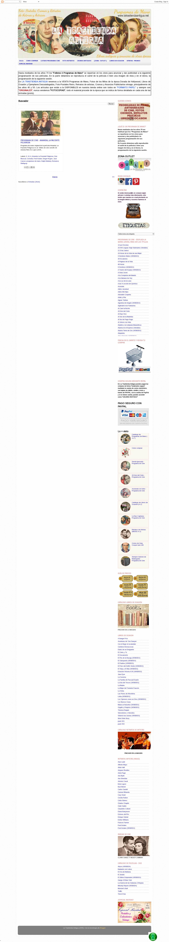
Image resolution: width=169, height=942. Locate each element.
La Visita (121, 691)
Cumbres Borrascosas (125, 647)
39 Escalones (122, 259)
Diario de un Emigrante (126, 649)
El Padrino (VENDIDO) (126, 663)
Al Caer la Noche (124, 308)
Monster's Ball (123, 888)
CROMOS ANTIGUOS (84, 61)
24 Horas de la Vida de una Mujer (130, 253)
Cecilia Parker (123, 798)
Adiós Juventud (123, 289)
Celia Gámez (122, 800)
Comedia (30, 159)
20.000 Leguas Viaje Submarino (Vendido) (133, 248)
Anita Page (122, 773)
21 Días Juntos (123, 250)
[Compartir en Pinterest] (34, 167)
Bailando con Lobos (125, 869)
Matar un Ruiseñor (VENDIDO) (128, 705)
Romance (55, 161)
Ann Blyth (121, 776)
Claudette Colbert (124, 809)
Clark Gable (122, 806)
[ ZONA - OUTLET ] (100, 61)
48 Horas (121, 264)
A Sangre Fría (123, 638)
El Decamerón (123, 655)
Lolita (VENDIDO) (124, 696)
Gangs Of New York (125, 880)
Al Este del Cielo (124, 311)
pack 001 (121, 721)
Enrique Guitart (123, 817)
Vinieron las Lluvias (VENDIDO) (129, 716)
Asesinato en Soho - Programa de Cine (139, 489)
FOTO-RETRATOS (68, 61)
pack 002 (121, 724)
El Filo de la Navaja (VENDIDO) (129, 658)
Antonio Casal (123, 781)
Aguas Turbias (123, 300)
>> (113, 177)
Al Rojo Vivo (122, 314)
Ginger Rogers (48, 159)
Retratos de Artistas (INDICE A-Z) (139, 530)
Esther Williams (123, 820)
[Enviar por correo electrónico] (25, 167)
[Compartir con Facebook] (31, 167)
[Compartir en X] (29, 167)
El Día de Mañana (124, 872)
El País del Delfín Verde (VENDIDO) (130, 666)
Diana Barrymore (124, 811)
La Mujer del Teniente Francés (128, 688)
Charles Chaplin (123, 803)
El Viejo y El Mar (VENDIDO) (128, 669)
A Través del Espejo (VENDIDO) (129, 270)
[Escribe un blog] (27, 167)
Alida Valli (121, 767)
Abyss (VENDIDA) (124, 866)
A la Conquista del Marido (127, 275)
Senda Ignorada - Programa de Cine (138, 462)
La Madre (121, 685)
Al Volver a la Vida (124, 322)
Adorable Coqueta (124, 294)
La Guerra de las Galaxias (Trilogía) (130, 883)
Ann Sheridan (122, 778)
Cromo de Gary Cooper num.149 (138, 544)
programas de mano (33, 161)
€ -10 (27, 156)
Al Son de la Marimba (125, 317)
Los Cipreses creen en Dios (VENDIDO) (132, 699)
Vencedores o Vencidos (126, 713)
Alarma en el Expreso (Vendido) (129, 328)
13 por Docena (123, 245)
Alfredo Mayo (122, 765)
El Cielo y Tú (122, 652)
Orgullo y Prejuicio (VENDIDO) (128, 707)
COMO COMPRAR (32, 61)
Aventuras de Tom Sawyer (127, 641)
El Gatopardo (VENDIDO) (127, 660)
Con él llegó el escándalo (127, 644)
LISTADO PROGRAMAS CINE (50, 61)
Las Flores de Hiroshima (126, 694)
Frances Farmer (123, 822)
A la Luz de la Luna (124, 281)
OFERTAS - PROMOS (133, 61)
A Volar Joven (122, 272)
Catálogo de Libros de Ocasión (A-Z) (140, 503)
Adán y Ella (122, 297)
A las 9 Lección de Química (127, 284)
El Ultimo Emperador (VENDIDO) (129, 877)
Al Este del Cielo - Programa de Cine (138, 476)
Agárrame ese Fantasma (126, 306)
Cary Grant (122, 795)
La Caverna (122, 677)
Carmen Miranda (123, 792)
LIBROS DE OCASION (116, 61)
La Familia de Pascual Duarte (128, 680)
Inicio (21, 61)
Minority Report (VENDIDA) (127, 886)
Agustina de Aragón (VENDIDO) (129, 303)
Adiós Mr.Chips (123, 292)
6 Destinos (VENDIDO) (126, 267)
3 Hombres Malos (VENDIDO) (128, 256)
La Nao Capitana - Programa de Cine (138, 517)
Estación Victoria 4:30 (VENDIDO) (130, 671)
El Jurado (121, 874)
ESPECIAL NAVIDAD (26, 64)
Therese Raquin (123, 710)
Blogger (102, 928)
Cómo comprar (137, 448)
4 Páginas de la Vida (125, 261)
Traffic (120, 891)
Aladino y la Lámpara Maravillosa (129, 325)
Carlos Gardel (123, 789)
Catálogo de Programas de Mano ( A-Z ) (139, 436)
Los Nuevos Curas (124, 702)
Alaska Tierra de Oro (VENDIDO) (129, 330)
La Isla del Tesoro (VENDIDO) (128, 682)
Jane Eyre (121, 674)
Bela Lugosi (122, 784)
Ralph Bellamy (46, 161)
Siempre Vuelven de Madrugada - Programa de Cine (139, 558)
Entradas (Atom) (34, 182)
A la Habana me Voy (125, 278)
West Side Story (123, 718)
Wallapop (24, 163)
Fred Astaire (38, 159)
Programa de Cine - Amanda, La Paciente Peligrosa (40, 141)
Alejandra (121, 333)
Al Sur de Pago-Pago (125, 319)
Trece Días (122, 894)
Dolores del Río (123, 814)
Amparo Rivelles (123, 770)
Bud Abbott (122, 787)
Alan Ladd (121, 762)
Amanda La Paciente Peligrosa (42, 156)
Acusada (121, 286)
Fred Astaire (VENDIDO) (126, 828)
